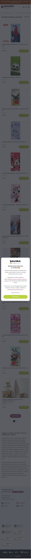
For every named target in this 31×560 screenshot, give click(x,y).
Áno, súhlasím (15, 296)
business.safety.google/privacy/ (15, 289)
